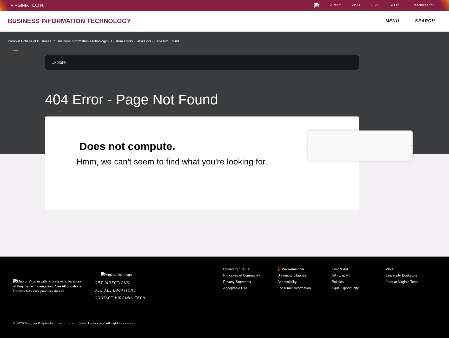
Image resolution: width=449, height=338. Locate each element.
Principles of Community (241, 275)
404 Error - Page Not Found (158, 41)
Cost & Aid (340, 269)
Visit (356, 5)
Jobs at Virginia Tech (402, 282)
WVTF (390, 269)
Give (375, 5)
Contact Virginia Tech (121, 298)
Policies (338, 282)
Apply (335, 5)
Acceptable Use (235, 288)
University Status (236, 269)
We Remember (293, 269)
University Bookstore (401, 275)
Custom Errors (123, 41)
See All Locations (117, 290)
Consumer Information (294, 288)
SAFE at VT (341, 275)
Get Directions (113, 283)
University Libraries (292, 275)
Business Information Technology (83, 41)
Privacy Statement (237, 282)
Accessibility (287, 282)
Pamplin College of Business (31, 41)
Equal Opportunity (345, 288)
